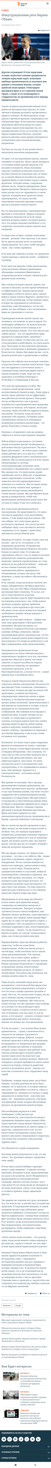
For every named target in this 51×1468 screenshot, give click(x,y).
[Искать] (35, 1465)
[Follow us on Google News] (32, 1439)
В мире (5, 11)
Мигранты (24, 1373)
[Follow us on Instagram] (9, 1439)
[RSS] (38, 1439)
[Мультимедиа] (15, 1465)
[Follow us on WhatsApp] (26, 1439)
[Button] (44, 30)
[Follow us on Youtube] (3, 1439)
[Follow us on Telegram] (21, 1439)
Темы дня (24, 1411)
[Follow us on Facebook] (15, 1439)
